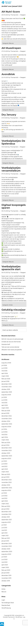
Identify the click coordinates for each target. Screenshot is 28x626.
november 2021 (6, 514)
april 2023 (5, 469)
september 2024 (7, 424)
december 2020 (7, 543)
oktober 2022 (6, 485)
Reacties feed (6, 605)
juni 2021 (4, 527)
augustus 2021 (6, 522)
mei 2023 (4, 466)
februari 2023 (6, 474)
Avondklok (8, 74)
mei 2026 (4, 370)
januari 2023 (5, 477)
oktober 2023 (6, 453)
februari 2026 (6, 378)
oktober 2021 (6, 517)
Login (3, 600)
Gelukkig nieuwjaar (14, 309)
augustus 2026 (6, 363)
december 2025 (7, 384)
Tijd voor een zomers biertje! (10, 347)
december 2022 (7, 479)
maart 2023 (5, 472)
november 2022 (7, 482)
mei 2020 (4, 562)
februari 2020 (6, 570)
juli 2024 (4, 429)
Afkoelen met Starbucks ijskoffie (12, 349)
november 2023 (7, 450)
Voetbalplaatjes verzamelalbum (11, 169)
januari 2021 (5, 541)
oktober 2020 (6, 549)
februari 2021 (6, 538)
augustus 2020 (6, 554)
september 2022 (7, 487)
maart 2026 (5, 376)
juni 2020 (4, 559)
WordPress (18, 617)
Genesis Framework (9, 617)
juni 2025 (4, 400)
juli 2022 (4, 493)
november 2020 (7, 546)
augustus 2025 (6, 394)
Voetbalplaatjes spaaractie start (11, 268)
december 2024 (7, 416)
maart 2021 (5, 535)
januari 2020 (5, 573)
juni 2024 (4, 432)
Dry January (9, 114)
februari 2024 (6, 442)
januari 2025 (5, 413)
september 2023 (7, 456)
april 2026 (5, 373)
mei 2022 (4, 498)
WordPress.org (6, 608)
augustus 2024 (6, 426)
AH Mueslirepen (11, 48)
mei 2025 (4, 402)
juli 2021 (4, 525)
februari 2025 (6, 410)
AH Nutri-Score (11, 11)
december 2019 (6, 575)
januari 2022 (5, 509)
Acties (11, 305)
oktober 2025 (6, 389)
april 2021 (4, 533)
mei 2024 (4, 434)
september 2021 (7, 519)
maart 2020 (5, 567)
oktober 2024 (6, 421)
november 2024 (7, 418)
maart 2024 (5, 440)
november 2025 (7, 386)
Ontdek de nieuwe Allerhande (11, 341)
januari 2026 (5, 381)
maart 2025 (5, 408)
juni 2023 (4, 464)
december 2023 (7, 448)
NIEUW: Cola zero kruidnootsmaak (12, 339)
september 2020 (7, 551)
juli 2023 (4, 461)
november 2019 (6, 578)
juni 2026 (4, 368)
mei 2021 (4, 530)
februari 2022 (6, 506)
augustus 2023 (6, 458)
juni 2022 (4, 495)
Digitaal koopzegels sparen (14, 206)
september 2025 (7, 392)
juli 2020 (4, 557)
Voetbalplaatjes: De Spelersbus (13, 142)
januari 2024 (5, 445)
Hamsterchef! (6, 344)
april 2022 (5, 501)
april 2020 (5, 565)
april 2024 (5, 437)
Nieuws (11, 43)
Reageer (23, 15)
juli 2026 (4, 365)
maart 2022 (5, 503)
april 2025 (5, 405)
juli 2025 (4, 397)
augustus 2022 (6, 490)
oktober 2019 (6, 581)
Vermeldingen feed (8, 602)
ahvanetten (18, 615)
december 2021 (6, 511)
